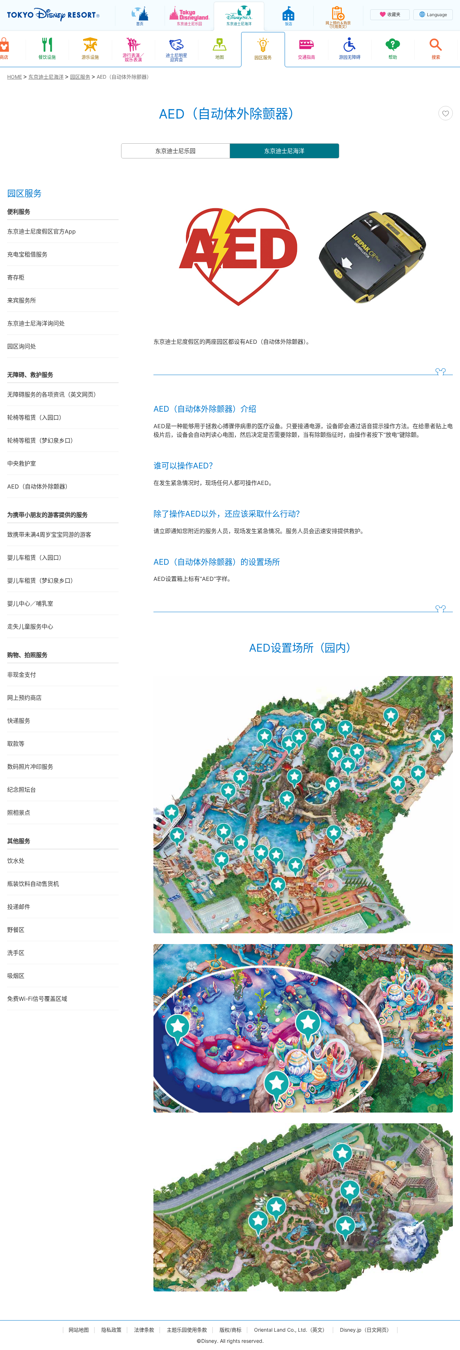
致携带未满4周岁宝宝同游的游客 (49, 534)
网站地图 (79, 1330)
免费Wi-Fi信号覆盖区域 (37, 998)
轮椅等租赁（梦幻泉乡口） (41, 440)
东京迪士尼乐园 (175, 150)
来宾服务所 (21, 300)
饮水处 (15, 860)
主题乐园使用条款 (187, 1330)
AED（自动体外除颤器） (39, 486)
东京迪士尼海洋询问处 (36, 323)
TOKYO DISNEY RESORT (53, 15)
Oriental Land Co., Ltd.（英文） (290, 1330)
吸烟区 (15, 975)
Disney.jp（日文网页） (366, 1330)
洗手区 (15, 952)
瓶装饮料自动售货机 (33, 883)
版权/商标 (231, 1330)
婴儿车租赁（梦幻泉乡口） (41, 580)
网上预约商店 (24, 697)
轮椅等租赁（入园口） (36, 417)
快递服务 (18, 720)
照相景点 (18, 812)
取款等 (15, 743)
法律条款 (144, 1330)
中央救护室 (21, 463)
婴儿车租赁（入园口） (36, 557)
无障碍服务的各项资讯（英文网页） (53, 394)
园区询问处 (21, 346)
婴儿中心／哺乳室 (30, 603)
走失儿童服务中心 (30, 626)
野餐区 (15, 929)
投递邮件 (18, 906)
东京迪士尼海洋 (284, 150)
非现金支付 (21, 674)
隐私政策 (111, 1330)
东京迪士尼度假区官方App (41, 231)
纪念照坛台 (21, 789)
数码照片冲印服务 (30, 766)
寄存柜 (15, 277)
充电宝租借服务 (27, 254)
